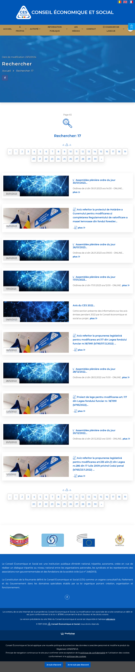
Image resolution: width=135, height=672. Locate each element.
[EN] (125, 2)
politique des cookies (76, 656)
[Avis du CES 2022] (36, 311)
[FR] (131, 2)
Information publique (55, 29)
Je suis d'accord (54, 665)
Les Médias (76, 29)
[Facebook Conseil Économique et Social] (67, 597)
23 (52, 159)
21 (40, 159)
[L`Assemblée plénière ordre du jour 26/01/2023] (36, 250)
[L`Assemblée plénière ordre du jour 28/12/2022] (36, 373)
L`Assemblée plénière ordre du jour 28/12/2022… (94, 370)
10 (70, 151)
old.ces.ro (110, 619)
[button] (131, 26)
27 (77, 159)
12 (83, 151)
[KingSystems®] (67, 633)
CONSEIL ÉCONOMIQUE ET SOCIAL (73, 12)
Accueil (7, 29)
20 (33, 159)
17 (113, 151)
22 (46, 159)
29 (89, 159)
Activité (34, 29)
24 (58, 159)
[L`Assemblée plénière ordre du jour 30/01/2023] (36, 186)
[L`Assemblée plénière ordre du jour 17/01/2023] (36, 281)
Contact (91, 29)
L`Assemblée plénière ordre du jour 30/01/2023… (94, 181)
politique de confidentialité (92, 653)
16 (107, 151)
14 (95, 151)
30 (95, 159)
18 (119, 151)
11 (76, 151)
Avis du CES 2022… (84, 305)
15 (101, 151)
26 (70, 159)
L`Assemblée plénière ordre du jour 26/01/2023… (94, 246)
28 (83, 159)
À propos (20, 29)
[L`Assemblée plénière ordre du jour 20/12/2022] (36, 434)
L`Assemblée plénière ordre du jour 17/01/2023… (94, 278)
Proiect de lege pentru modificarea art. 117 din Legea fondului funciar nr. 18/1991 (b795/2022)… (100, 401)
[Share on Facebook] (5, 78)
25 (64, 159)
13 (89, 151)
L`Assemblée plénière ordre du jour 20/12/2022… (94, 431)
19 (125, 151)
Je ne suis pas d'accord (78, 665)
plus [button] (75, 192)
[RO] (119, 2)
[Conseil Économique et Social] (23, 12)
